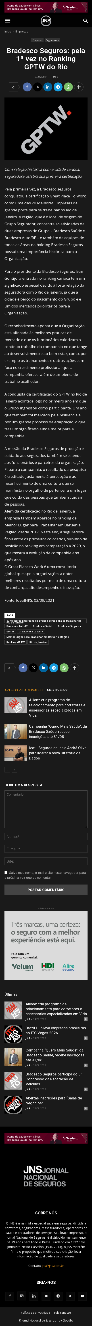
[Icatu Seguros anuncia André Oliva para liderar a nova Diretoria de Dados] (15, 753)
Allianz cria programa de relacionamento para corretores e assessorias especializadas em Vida (56, 1009)
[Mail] (46, 1296)
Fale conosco (62, 1313)
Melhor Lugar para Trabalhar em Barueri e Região (37, 636)
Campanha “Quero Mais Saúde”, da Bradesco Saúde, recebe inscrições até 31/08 (58, 731)
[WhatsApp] (68, 86)
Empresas (21, 31)
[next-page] (14, 769)
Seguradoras (52, 40)
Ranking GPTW (15, 642)
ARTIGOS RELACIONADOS (23, 690)
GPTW (10, 631)
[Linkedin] (47, 86)
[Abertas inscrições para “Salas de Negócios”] (13, 1105)
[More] (79, 86)
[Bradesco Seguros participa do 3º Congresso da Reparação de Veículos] (13, 1081)
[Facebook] (27, 86)
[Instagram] (21, 1295)
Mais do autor (57, 690)
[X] (37, 86)
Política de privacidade (35, 1313)
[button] (7, 21)
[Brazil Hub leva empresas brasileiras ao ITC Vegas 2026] (13, 1034)
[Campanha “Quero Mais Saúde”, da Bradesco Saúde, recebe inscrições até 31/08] (15, 731)
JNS (28, 1019)
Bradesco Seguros (69, 626)
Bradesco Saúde (43, 626)
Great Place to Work (31, 631)
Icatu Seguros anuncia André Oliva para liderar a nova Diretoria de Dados (57, 753)
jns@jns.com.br (53, 1265)
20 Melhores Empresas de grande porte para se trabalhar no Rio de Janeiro (44, 621)
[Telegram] (58, 86)
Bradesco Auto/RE (17, 626)
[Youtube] (82, 1296)
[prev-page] (7, 769)
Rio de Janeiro (38, 642)
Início (7, 31)
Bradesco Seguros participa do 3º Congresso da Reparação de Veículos (54, 1079)
